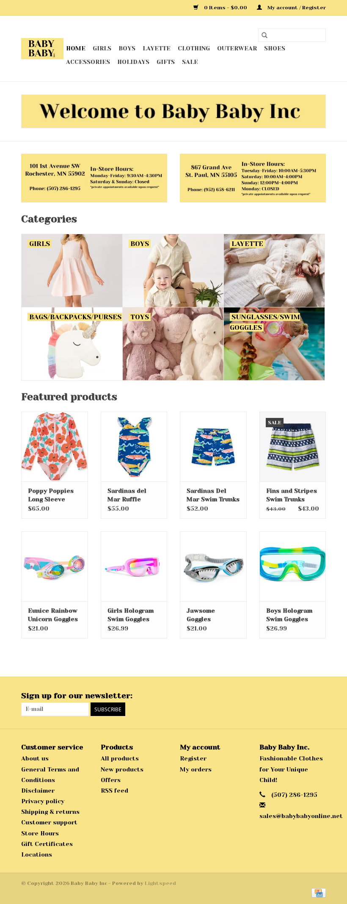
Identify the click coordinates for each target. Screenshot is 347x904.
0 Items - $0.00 (225, 8)
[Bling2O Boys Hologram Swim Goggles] (292, 566)
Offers (111, 780)
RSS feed (114, 790)
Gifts (166, 61)
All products (120, 758)
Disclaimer (38, 790)
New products (122, 769)
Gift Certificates (47, 843)
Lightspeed (160, 883)
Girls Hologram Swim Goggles (130, 614)
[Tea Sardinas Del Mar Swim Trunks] (213, 446)
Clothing (194, 48)
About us (35, 758)
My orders (196, 769)
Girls (102, 48)
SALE (190, 61)
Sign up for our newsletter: (76, 695)
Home (75, 48)
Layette (157, 48)
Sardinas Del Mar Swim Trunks (213, 495)
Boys (126, 48)
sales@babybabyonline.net (301, 816)
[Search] (264, 35)
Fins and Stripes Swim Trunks (291, 495)
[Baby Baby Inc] (42, 48)
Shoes (274, 48)
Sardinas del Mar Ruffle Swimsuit (126, 495)
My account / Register (296, 8)
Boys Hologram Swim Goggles (289, 614)
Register (193, 758)
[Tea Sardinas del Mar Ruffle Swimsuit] (134, 446)
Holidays (133, 61)
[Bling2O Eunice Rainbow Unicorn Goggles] (54, 566)
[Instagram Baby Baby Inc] (319, 696)
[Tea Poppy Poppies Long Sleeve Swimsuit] (54, 446)
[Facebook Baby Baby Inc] (304, 696)
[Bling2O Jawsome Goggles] (213, 566)
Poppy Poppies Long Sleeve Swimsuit (51, 495)
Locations (36, 854)
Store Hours (40, 833)
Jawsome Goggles (201, 614)
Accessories (88, 61)
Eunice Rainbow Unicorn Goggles (53, 614)
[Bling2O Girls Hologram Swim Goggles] (134, 566)
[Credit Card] (317, 893)
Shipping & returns (50, 811)
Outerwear (237, 48)
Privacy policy (42, 801)
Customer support (49, 822)
